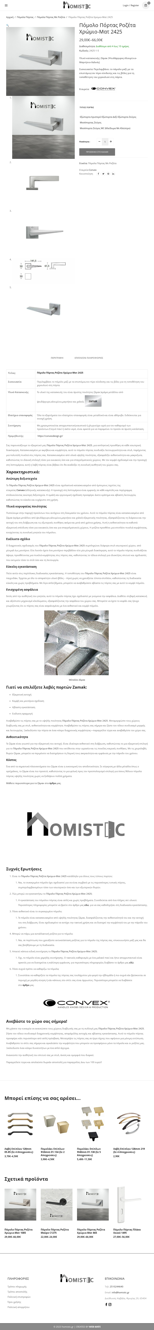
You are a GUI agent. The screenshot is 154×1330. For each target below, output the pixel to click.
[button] (7, 25)
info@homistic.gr (120, 1292)
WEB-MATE (95, 1326)
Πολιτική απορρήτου (18, 1307)
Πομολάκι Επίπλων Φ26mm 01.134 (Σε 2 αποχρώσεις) (53, 1152)
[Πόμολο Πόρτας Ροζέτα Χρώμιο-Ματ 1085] (20, 1204)
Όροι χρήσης (14, 1301)
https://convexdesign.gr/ (50, 435)
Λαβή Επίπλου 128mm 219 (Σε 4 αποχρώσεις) (129, 1150)
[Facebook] (98, 174)
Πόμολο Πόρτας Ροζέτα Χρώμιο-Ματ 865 (91, 1231)
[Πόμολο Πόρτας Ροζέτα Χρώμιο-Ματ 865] (93, 1204)
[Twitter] (103, 174)
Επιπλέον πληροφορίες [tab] (89, 357)
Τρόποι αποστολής (17, 1291)
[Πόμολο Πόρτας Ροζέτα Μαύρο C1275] (56, 1204)
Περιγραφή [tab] (57, 357)
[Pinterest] (108, 174)
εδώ (131, 962)
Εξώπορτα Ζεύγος (126, 116)
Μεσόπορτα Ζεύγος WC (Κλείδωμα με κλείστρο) (104, 128)
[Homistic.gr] (77, 5)
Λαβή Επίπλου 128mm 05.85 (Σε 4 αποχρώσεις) (19, 1150)
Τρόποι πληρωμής (17, 1286)
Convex (93, 169)
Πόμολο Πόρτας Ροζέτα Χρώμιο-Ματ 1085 (18, 1231)
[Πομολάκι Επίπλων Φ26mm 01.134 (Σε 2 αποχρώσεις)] (56, 1124)
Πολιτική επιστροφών (19, 1296)
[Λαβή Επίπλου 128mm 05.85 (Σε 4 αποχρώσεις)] (20, 1124)
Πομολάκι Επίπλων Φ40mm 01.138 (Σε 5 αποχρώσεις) (89, 1152)
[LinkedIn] (113, 174)
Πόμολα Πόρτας (25, 17)
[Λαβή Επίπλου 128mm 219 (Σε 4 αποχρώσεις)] (129, 1124)
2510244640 (116, 1286)
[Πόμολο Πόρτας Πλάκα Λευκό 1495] (129, 1204)
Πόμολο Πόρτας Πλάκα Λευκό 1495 (127, 1231)
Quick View (33, 1110)
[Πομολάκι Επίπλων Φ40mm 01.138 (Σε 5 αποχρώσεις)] (93, 1124)
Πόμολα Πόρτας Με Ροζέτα (51, 17)
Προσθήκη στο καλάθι (97, 152)
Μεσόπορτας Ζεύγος (90, 122)
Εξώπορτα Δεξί (109, 116)
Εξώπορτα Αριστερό (90, 116)
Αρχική (10, 17)
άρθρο (52, 783)
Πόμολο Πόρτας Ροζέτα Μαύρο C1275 (55, 1231)
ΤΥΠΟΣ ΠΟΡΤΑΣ (87, 107)
